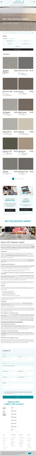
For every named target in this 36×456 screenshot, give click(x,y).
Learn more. (18, 454)
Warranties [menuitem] (21, 444)
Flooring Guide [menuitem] (21, 440)
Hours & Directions (4, 415)
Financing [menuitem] (4, 448)
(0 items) (34, 1)
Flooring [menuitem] (4, 437)
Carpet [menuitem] (4, 442)
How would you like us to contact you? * (9, 365)
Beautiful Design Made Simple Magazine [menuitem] (13, 443)
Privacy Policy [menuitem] (29, 447)
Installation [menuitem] (21, 446)
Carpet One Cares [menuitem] (29, 441)
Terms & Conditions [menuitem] (29, 445)
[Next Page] (25, 179)
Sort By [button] (29, 54)
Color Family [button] (25, 43)
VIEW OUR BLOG (9, 210)
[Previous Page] (11, 179)
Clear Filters (12, 38)
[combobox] (17, 33)
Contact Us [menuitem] (29, 443)
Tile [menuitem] (3, 445)
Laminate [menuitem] (4, 443)
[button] (31, 2)
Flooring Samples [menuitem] (12, 439)
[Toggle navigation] (1, 1)
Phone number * (5, 371)
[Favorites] (33, 2)
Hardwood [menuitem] (4, 440)
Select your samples (25, 209)
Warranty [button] (17, 46)
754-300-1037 (24, 5)
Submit (18, 397)
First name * (4, 356)
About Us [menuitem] (28, 437)
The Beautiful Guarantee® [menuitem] (21, 443)
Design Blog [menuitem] (13, 445)
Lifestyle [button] (9, 43)
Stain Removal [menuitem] (21, 437)
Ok (29, 453)
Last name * (20, 356)
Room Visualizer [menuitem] (13, 437)
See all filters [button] (17, 49)
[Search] (32, 33)
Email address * (21, 371)
